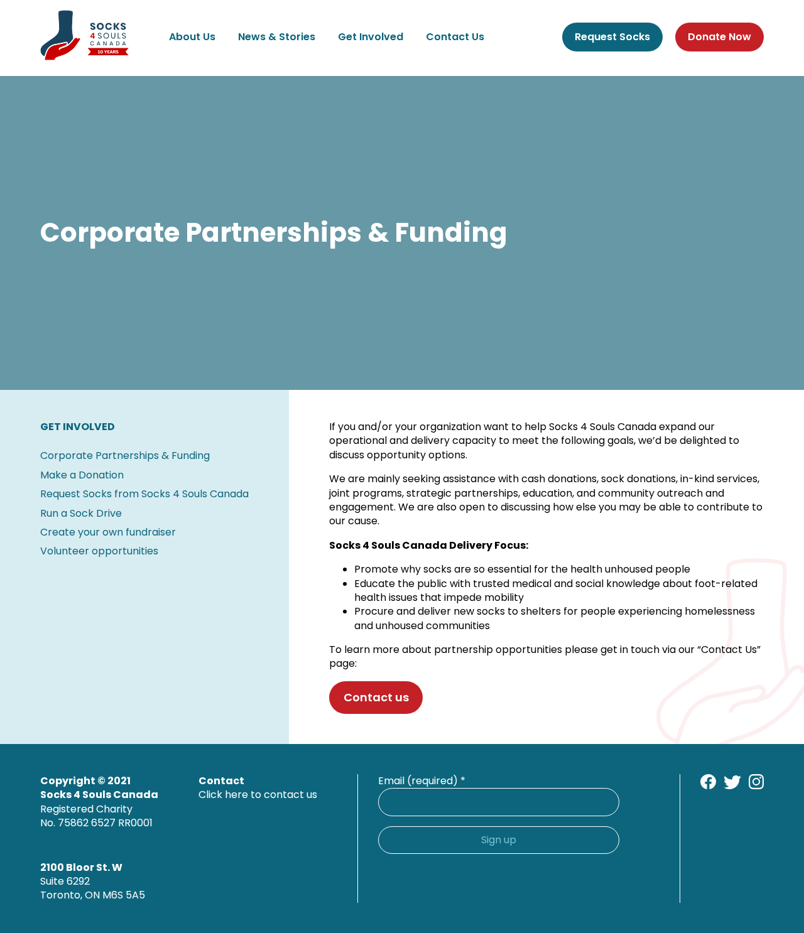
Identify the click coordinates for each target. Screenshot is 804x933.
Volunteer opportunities (99, 551)
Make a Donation (82, 475)
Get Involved (370, 37)
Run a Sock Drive (81, 513)
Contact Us (455, 37)
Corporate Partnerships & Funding (125, 455)
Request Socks (612, 37)
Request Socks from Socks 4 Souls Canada (144, 494)
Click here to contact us (257, 794)
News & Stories (276, 37)
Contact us (376, 697)
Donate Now (719, 37)
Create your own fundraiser (108, 532)
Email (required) (421, 781)
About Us (192, 37)
